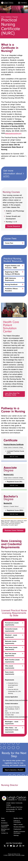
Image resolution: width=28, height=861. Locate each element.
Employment (17, 829)
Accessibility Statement (5, 826)
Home (2, 17)
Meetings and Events (5, 830)
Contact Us (4, 833)
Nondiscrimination (19, 827)
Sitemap (16, 835)
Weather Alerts (18, 818)
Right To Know (18, 824)
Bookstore (4, 823)
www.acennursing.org (13, 133)
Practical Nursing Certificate (14, 444)
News (3, 818)
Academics (8, 17)
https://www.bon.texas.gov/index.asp (16, 717)
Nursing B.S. (8, 503)
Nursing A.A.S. (9, 474)
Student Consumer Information (19, 832)
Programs (15, 17)
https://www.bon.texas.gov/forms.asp (16, 700)
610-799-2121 (10, 811)
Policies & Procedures (17, 821)
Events (3, 820)
